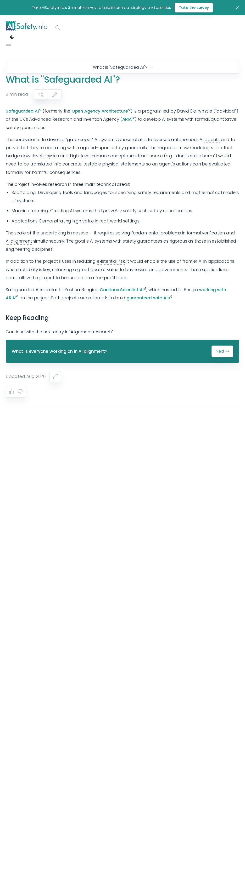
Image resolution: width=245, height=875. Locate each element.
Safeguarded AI (22, 111)
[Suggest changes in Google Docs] (55, 94)
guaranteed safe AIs (148, 298)
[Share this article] (41, 94)
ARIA (127, 119)
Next (220, 351)
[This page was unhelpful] (20, 392)
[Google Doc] (55, 376)
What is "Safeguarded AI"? (120, 67)
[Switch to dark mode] (12, 37)
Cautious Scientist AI (122, 290)
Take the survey (194, 7)
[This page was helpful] (11, 392)
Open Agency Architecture (100, 111)
